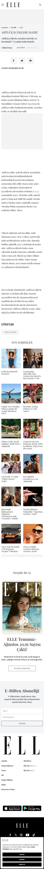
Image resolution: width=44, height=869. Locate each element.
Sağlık (21, 27)
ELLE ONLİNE (21, 48)
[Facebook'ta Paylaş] (13, 60)
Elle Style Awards (30, 766)
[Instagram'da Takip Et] (21, 834)
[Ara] (40, 4)
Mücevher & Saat (7, 789)
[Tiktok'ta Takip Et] (33, 834)
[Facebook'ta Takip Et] (10, 834)
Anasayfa (4, 27)
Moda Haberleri (7, 766)
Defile (3, 784)
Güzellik (13, 27)
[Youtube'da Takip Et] (27, 834)
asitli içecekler (10, 332)
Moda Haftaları (7, 780)
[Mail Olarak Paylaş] (30, 60)
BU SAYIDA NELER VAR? (22, 668)
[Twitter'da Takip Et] (15, 834)
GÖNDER (22, 723)
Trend (3, 770)
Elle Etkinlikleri (29, 770)
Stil (2, 775)
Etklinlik (27, 761)
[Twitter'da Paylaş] (22, 60)
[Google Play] (32, 808)
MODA (4, 761)
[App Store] (12, 808)
